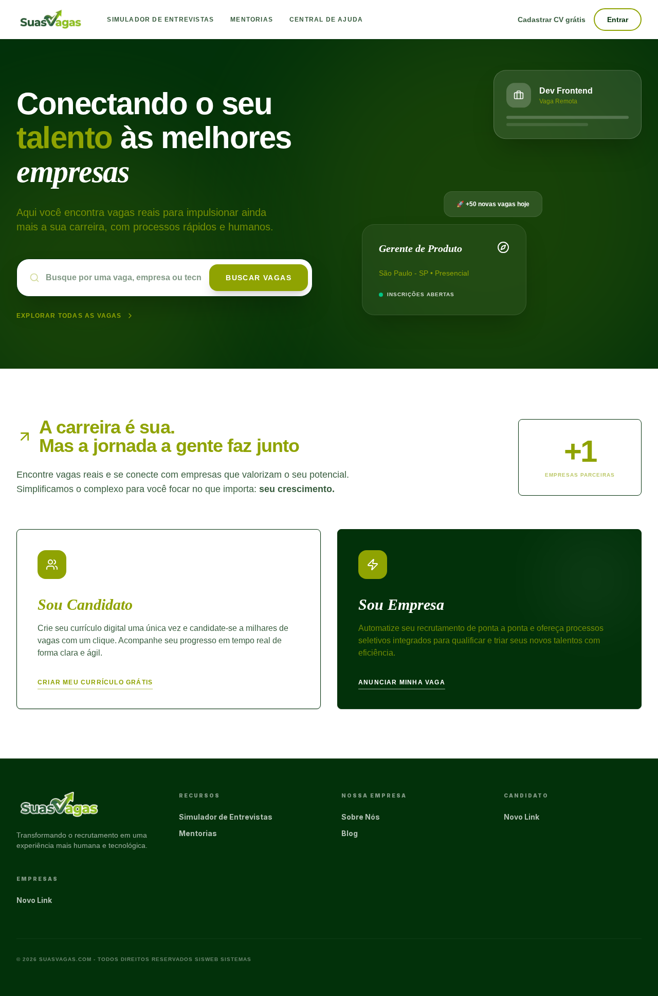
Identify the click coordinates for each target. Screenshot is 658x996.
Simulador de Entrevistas (160, 19)
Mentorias (251, 19)
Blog (349, 833)
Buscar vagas (258, 278)
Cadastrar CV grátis (552, 19)
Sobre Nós (360, 816)
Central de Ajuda (326, 19)
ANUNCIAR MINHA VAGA (401, 682)
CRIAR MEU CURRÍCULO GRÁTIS (95, 682)
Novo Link (521, 816)
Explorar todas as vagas (69, 315)
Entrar (617, 19)
